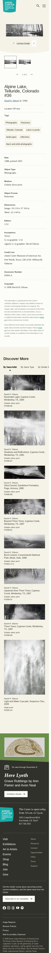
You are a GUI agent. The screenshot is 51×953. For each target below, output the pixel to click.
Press (33, 861)
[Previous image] (17, 74)
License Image (23, 43)
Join (5, 869)
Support (34, 866)
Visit (5, 839)
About (33, 839)
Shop (6, 859)
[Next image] (31, 74)
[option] (10, 62)
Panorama (25, 122)
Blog (5, 864)
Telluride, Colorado (14, 130)
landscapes (11, 137)
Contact (34, 848)
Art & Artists (10, 849)
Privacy (6, 930)
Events (7, 854)
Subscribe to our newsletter (17, 899)
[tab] (10, 367)
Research (35, 843)
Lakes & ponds (33, 130)
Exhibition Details (17, 795)
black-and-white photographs (19, 144)
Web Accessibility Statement (14, 934)
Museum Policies (9, 926)
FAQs (33, 857)
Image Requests (9, 922)
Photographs (11, 122)
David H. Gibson (11, 101)
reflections (24, 137)
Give (5, 874)
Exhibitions (9, 844)
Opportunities (36, 852)
